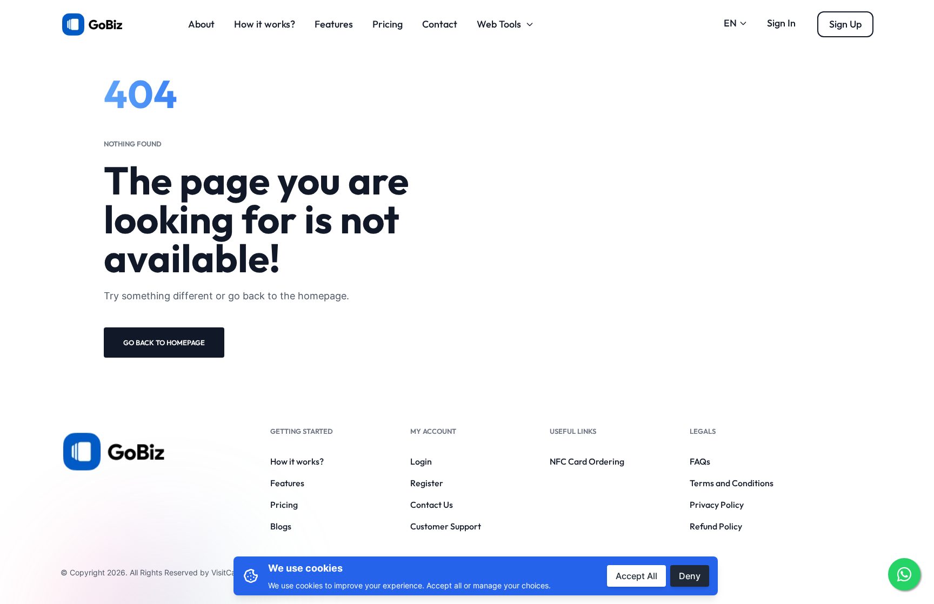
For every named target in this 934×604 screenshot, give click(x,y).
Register (426, 483)
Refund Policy (716, 526)
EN (730, 23)
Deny (689, 576)
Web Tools (499, 24)
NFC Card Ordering (587, 461)
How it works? (264, 24)
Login (421, 461)
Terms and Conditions (731, 483)
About (201, 24)
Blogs (280, 526)
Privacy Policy (717, 504)
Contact (439, 24)
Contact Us (431, 504)
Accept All (636, 576)
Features (334, 24)
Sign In (781, 23)
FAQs (700, 461)
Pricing (387, 24)
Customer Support (445, 526)
